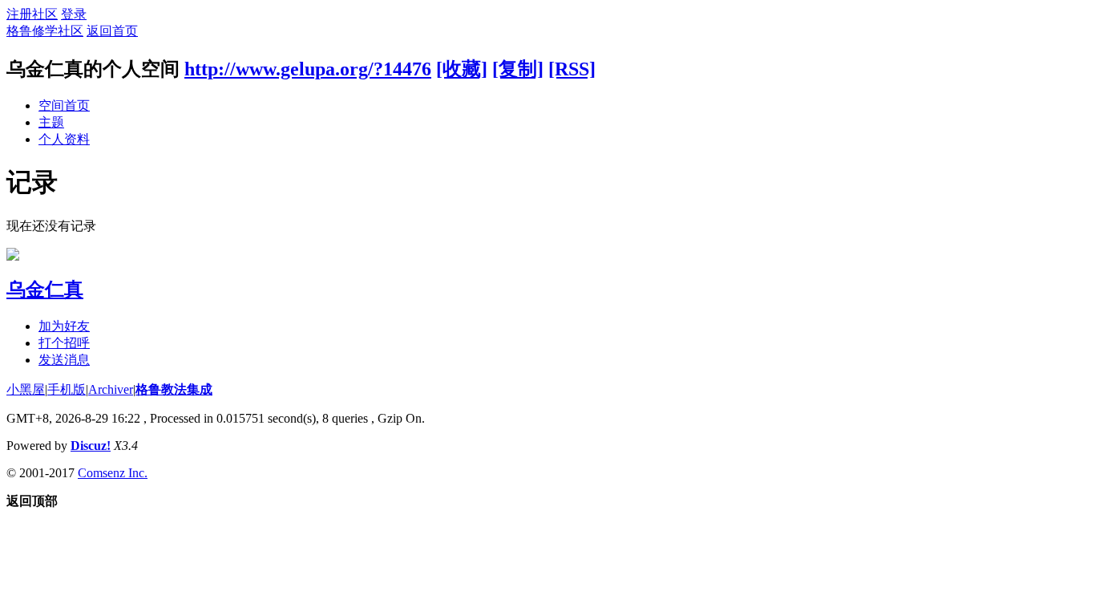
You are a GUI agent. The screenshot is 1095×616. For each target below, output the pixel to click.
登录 (74, 14)
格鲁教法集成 (173, 389)
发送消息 (64, 360)
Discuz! (91, 445)
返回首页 (112, 31)
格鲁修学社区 (44, 31)
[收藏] (461, 69)
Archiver (110, 389)
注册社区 (32, 14)
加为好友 (64, 326)
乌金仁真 (44, 289)
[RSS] (572, 69)
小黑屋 (25, 389)
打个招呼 (64, 343)
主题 (51, 122)
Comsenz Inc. (112, 473)
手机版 (66, 389)
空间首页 (64, 105)
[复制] (517, 69)
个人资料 (64, 139)
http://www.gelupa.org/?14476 (307, 69)
